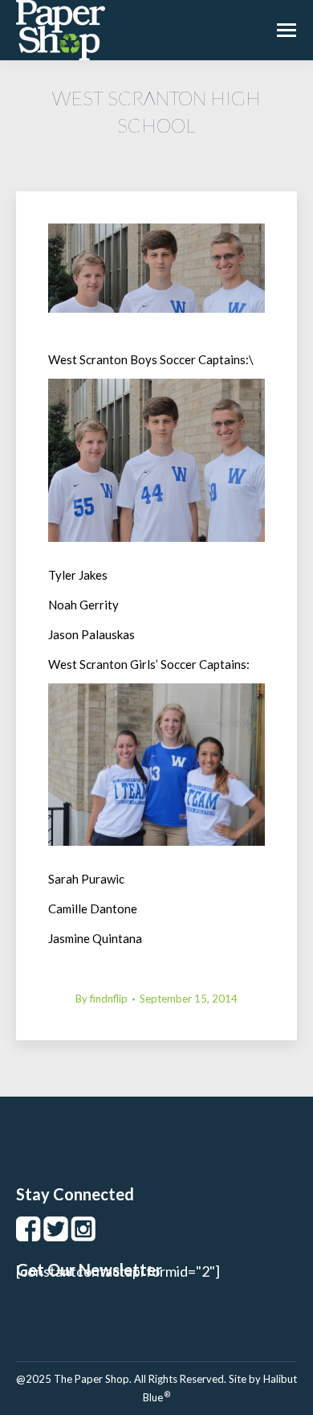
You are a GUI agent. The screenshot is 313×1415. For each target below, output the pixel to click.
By (101, 998)
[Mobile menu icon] (286, 30)
